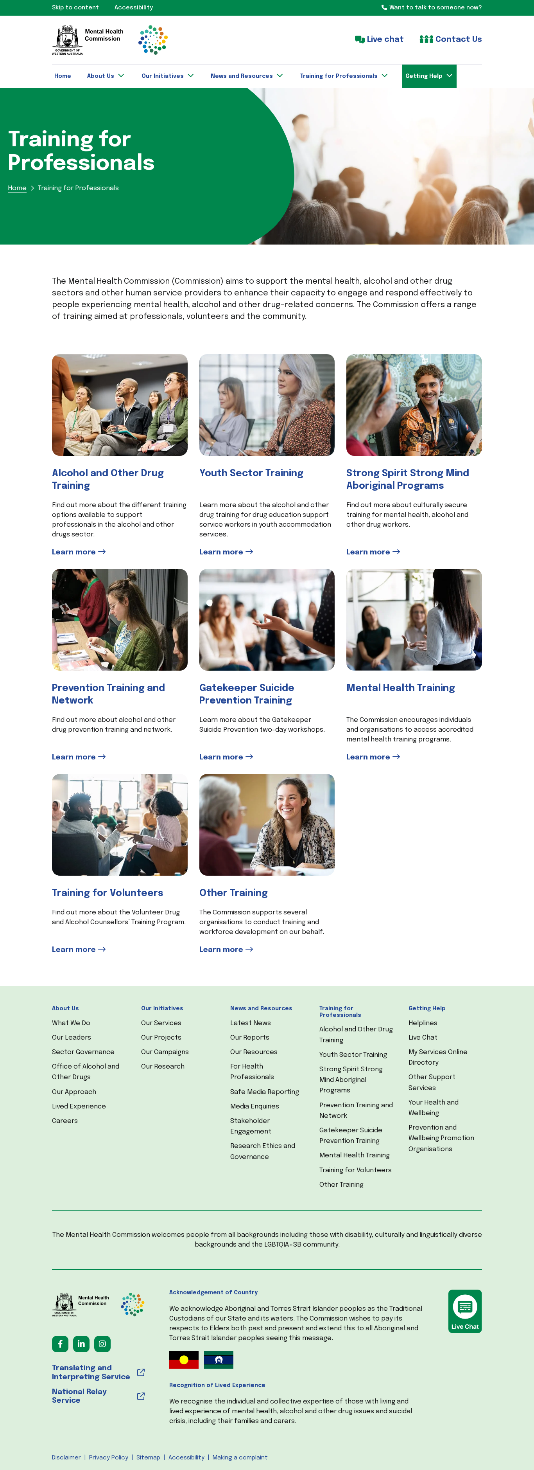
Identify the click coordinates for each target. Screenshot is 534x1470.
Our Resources (254, 1052)
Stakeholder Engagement (250, 1126)
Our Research (163, 1066)
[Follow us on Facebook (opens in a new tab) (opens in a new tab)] (60, 1344)
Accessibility (186, 1458)
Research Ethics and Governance (262, 1151)
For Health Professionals (252, 1072)
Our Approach (74, 1092)
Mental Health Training (354, 1155)
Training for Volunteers (355, 1170)
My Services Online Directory (438, 1057)
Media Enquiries (254, 1106)
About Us (65, 1008)
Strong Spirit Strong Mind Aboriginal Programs (351, 1080)
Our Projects (161, 1038)
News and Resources (261, 1008)
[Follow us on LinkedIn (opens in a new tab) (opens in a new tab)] (81, 1344)
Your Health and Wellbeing (434, 1108)
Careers (65, 1121)
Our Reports (249, 1038)
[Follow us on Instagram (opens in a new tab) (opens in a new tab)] (102, 1344)
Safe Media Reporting (264, 1092)
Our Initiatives (162, 1008)
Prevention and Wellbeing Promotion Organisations (441, 1138)
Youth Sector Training (353, 1055)
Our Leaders (71, 1038)
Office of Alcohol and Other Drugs (85, 1072)
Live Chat (423, 1038)
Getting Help (427, 1008)
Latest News (250, 1023)
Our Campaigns (165, 1052)
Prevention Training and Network (356, 1110)
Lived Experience (79, 1106)
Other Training (341, 1185)
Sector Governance (83, 1052)
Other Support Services (432, 1082)
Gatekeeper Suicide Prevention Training (350, 1135)
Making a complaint (240, 1458)
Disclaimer (66, 1458)
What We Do (71, 1023)
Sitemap (148, 1458)
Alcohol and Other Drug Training (356, 1035)
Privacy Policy (108, 1458)
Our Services (161, 1023)
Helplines (423, 1023)
